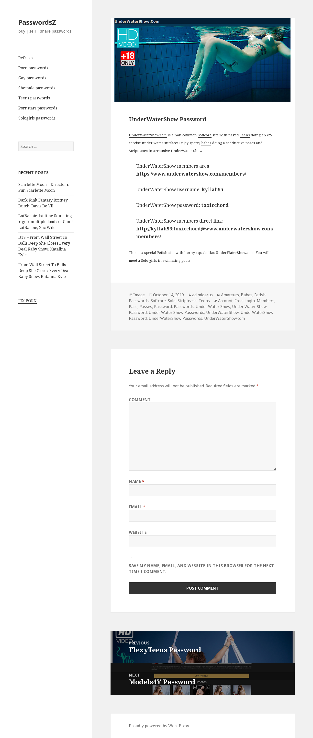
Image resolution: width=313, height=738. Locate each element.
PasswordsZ (37, 22)
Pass (133, 306)
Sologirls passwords (37, 118)
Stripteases (138, 150)
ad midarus (202, 295)
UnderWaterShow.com (148, 135)
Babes (246, 295)
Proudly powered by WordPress (159, 725)
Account (225, 300)
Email (137, 507)
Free (239, 300)
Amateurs (230, 295)
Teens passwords (34, 98)
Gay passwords (32, 78)
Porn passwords (33, 68)
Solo (144, 260)
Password (163, 306)
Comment (140, 399)
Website (137, 532)
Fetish (162, 252)
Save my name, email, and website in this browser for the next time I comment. (201, 568)
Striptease (187, 300)
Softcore (205, 135)
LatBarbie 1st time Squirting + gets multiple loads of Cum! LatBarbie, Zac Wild (45, 221)
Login (250, 300)
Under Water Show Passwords (176, 312)
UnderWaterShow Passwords (175, 318)
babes (206, 143)
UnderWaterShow (222, 312)
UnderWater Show (186, 150)
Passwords (139, 300)
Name (137, 481)
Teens (245, 135)
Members (265, 300)
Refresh (25, 57)
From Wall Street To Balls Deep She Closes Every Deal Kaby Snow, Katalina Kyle (43, 270)
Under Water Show (213, 306)
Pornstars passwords (37, 108)
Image (139, 295)
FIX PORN (27, 300)
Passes (145, 306)
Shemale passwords (36, 88)
